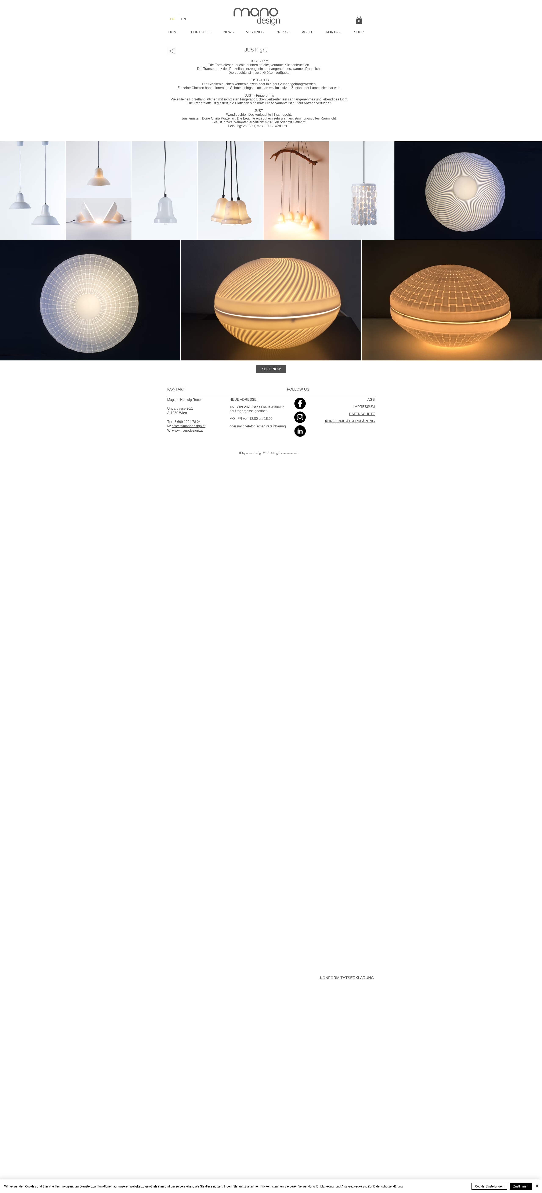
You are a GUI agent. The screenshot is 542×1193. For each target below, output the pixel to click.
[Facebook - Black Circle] (300, 403)
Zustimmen (520, 1186)
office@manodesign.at (188, 426)
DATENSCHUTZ (362, 414)
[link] (359, 20)
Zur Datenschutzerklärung (385, 1186)
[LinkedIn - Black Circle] (300, 431)
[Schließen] (536, 1186)
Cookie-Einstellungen (489, 1186)
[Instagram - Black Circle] (300, 417)
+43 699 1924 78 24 (186, 422)
